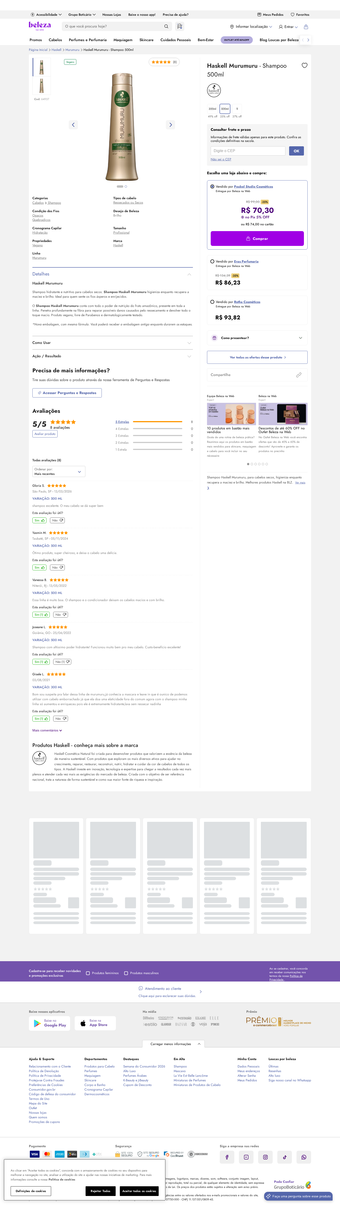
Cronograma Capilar (98, 1089)
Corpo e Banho (94, 1085)
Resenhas (275, 1071)
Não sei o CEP (221, 159)
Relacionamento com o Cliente (50, 1066)
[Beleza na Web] (40, 26)
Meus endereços (249, 1071)
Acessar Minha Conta (288, 26)
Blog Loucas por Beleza (279, 40)
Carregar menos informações (171, 1044)
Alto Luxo (129, 1071)
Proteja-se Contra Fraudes (46, 1080)
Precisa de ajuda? (176, 14)
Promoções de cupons (44, 1121)
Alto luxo (274, 1075)
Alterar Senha (247, 1075)
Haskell (57, 49)
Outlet (33, 1108)
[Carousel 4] (259, 464)
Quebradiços (41, 219)
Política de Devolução (44, 1071)
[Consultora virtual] (179, 26)
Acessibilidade (46, 14)
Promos (36, 40)
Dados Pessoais (249, 1066)
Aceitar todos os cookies (139, 1191)
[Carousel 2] (252, 464)
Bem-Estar (206, 40)
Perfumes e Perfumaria (88, 40)
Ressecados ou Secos (128, 202)
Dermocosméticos (96, 1094)
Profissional (121, 232)
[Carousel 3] (255, 464)
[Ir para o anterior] (303, 40)
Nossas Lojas (111, 14)
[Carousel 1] (248, 464)
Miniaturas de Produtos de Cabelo (197, 1085)
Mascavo (180, 1071)
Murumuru (72, 49)
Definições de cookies (31, 1191)
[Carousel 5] (263, 464)
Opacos (37, 215)
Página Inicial (38, 49)
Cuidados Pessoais (176, 40)
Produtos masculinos (144, 973)
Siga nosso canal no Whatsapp (290, 1080)
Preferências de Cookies (46, 1085)
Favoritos (302, 14)
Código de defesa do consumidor (52, 1094)
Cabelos (55, 40)
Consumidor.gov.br (42, 1089)
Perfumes (90, 1071)
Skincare (146, 40)
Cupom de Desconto (137, 1085)
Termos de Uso (39, 1098)
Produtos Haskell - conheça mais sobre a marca (85, 745)
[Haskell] (214, 95)
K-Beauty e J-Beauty (135, 1080)
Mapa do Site (38, 1103)
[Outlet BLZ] (236, 40)
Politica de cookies (62, 1179)
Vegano (37, 245)
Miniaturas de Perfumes (190, 1080)
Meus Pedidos (273, 14)
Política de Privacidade (45, 1075)
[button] (305, 65)
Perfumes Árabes (135, 1075)
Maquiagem (123, 40)
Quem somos (38, 1117)
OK (296, 151)
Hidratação (40, 232)
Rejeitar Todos (100, 1191)
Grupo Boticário (79, 14)
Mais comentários (45, 730)
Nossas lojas (37, 1112)
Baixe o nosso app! (141, 14)
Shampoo (54, 202)
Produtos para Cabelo (99, 1066)
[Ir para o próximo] (308, 40)
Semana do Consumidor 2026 (144, 1066)
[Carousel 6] (267, 464)
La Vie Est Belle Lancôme (191, 1075)
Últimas (273, 1066)
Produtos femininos (105, 973)
